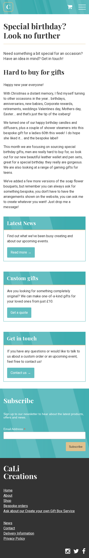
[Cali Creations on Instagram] (67, 551)
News (7, 523)
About (7, 495)
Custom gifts (22, 278)
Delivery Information (18, 533)
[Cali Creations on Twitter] (76, 551)
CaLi (15, 480)
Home (8, 490)
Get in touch (22, 338)
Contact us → (21, 373)
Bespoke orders (15, 506)
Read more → (21, 252)
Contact (9, 528)
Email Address (14, 429)
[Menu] (82, 7)
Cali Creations (8, 11)
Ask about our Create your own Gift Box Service (39, 511)
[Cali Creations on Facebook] (84, 551)
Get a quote (19, 313)
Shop (7, 501)
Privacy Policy (14, 538)
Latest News (21, 223)
